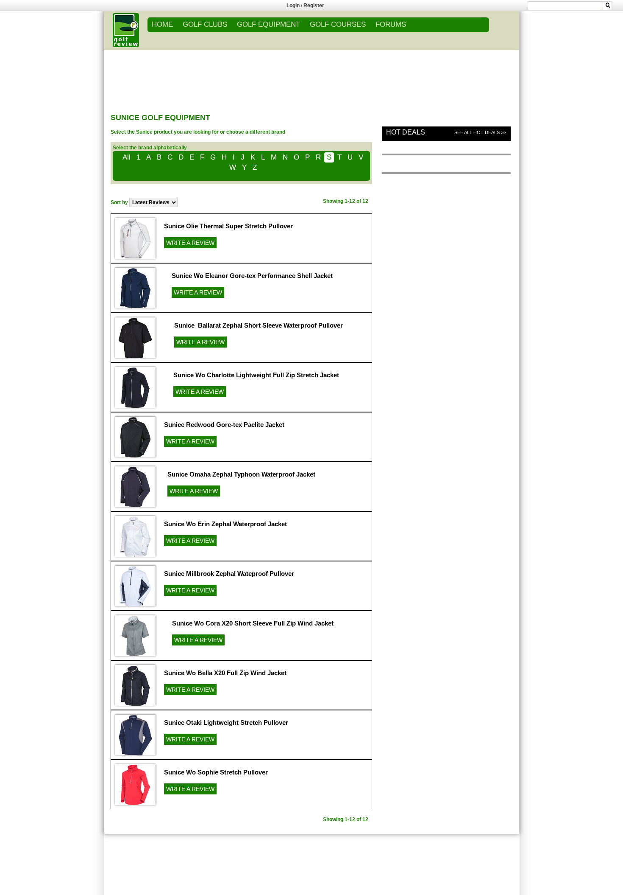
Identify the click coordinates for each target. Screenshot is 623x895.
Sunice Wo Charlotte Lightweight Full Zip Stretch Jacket (256, 375)
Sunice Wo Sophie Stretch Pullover (216, 772)
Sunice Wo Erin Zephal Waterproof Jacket (225, 523)
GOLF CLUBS (205, 24)
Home (162, 24)
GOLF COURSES (338, 24)
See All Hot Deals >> (480, 132)
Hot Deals (405, 132)
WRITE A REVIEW (190, 242)
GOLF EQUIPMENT (268, 24)
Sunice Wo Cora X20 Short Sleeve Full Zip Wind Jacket (253, 623)
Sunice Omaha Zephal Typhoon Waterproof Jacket (241, 474)
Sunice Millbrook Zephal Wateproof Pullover (229, 573)
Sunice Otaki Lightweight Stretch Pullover (226, 722)
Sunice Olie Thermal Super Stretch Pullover (228, 226)
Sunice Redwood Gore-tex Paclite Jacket (224, 424)
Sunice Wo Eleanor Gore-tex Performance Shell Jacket (252, 275)
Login (293, 5)
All (126, 157)
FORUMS (390, 24)
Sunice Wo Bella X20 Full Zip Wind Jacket (225, 672)
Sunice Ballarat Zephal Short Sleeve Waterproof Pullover (258, 325)
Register (313, 5)
